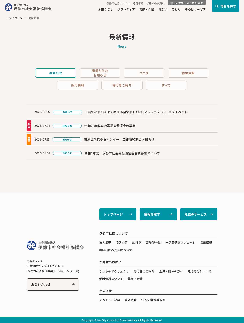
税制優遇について (111, 279)
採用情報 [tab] (77, 85)
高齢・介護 (146, 9)
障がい (162, 9)
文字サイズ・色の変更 (189, 3)
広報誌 (136, 243)
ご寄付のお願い (155, 3)
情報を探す (152, 214)
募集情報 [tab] (188, 73)
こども (176, 9)
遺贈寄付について (200, 271)
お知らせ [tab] (55, 73)
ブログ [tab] (144, 73)
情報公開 (122, 243)
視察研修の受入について (115, 250)
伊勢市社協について (118, 3)
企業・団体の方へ (171, 271)
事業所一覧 (153, 243)
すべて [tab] (166, 85)
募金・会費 (135, 279)
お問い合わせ (41, 284)
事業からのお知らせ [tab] (100, 73)
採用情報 (138, 3)
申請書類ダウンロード (180, 243)
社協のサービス (196, 214)
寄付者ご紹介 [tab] (122, 85)
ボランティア (126, 9)
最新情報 (131, 300)
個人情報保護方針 (153, 300)
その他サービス (195, 9)
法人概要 (105, 243)
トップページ (14, 18)
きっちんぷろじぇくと (114, 271)
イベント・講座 (109, 300)
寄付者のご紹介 (144, 271)
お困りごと (105, 9)
